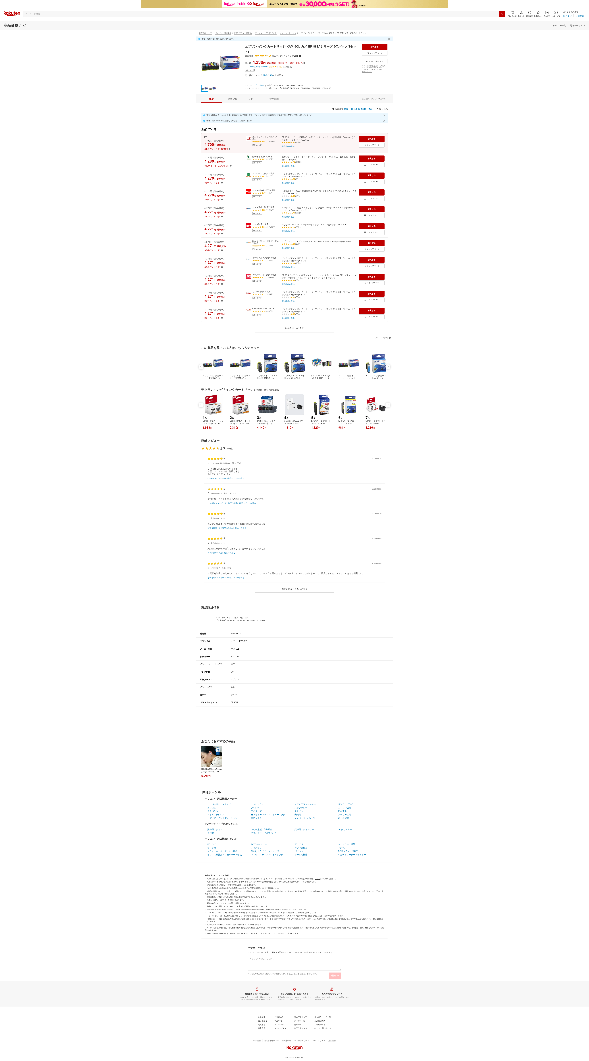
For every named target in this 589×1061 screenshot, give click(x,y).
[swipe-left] (201, 366)
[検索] (502, 14)
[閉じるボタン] (390, 38)
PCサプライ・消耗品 (243, 33)
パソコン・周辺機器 (223, 33)
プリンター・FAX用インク (266, 33)
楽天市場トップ (205, 33)
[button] (521, 14)
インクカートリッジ (288, 33)
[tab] (211, 99)
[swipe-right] (387, 366)
